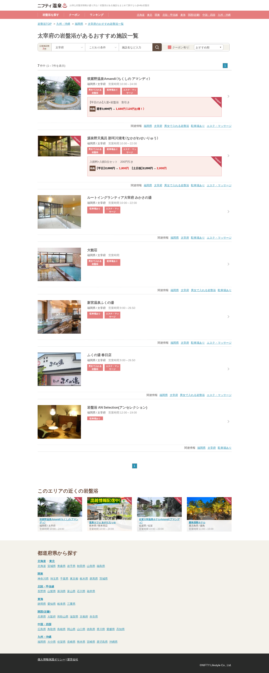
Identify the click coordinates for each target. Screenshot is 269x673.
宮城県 (51, 566)
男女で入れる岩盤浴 (176, 126)
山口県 (81, 629)
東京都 (74, 578)
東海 (183, 15)
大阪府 (51, 616)
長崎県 (71, 641)
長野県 (42, 591)
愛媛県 (111, 629)
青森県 (61, 566)
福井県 (91, 591)
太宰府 (158, 126)
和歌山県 (62, 616)
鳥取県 (51, 629)
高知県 (120, 629)
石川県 (81, 591)
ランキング (97, 15)
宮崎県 (91, 641)
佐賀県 (61, 641)
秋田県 (81, 566)
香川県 (101, 629)
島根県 (61, 629)
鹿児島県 (102, 641)
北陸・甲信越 (170, 15)
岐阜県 (61, 604)
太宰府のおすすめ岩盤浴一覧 (106, 24)
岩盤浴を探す (51, 15)
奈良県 (94, 616)
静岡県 (42, 604)
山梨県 (51, 591)
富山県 (71, 591)
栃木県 (84, 578)
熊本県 (81, 641)
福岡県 (79, 24)
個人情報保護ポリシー (51, 659)
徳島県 (91, 629)
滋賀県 (74, 616)
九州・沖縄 (224, 15)
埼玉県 (54, 578)
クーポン (74, 15)
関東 (157, 15)
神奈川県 (43, 578)
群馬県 (94, 578)
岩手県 (71, 566)
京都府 (84, 616)
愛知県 (51, 604)
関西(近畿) (194, 15)
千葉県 (64, 578)
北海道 (141, 15)
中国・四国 (208, 15)
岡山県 (71, 629)
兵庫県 (42, 616)
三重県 (71, 604)
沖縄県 (113, 641)
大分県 (51, 641)
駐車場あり (198, 126)
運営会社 (72, 659)
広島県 (42, 629)
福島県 (101, 566)
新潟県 (61, 591)
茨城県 (103, 578)
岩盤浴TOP (45, 24)
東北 (149, 15)
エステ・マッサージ (219, 126)
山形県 (91, 566)
